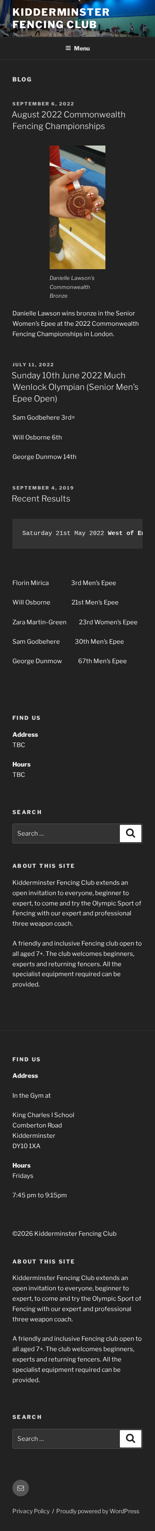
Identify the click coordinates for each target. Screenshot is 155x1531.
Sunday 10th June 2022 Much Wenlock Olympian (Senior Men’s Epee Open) (75, 387)
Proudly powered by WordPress (97, 1510)
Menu (82, 48)
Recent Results (41, 499)
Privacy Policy (31, 1510)
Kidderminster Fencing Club (61, 18)
